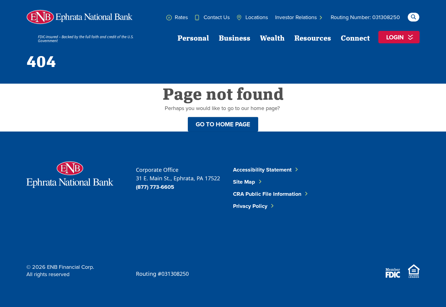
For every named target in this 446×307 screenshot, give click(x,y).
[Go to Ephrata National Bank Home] (69, 173)
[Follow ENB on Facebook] (362, 180)
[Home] (79, 17)
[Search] (413, 16)
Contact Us (216, 17)
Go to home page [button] (223, 124)
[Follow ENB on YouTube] (404, 210)
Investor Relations (296, 17)
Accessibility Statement (262, 170)
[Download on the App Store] (371, 246)
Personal (193, 37)
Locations (256, 17)
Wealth (272, 37)
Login (395, 37)
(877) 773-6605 (155, 187)
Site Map (244, 182)
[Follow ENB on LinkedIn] (399, 180)
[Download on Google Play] (404, 246)
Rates (180, 17)
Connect (355, 37)
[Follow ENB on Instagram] (368, 210)
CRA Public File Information (267, 194)
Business (234, 37)
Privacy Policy (250, 206)
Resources (312, 37)
